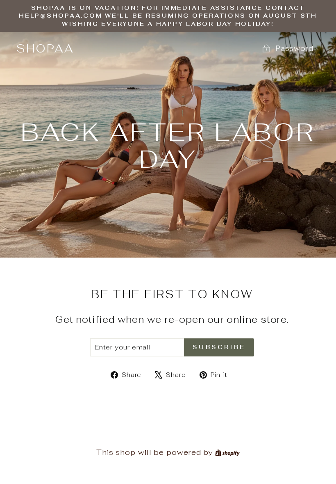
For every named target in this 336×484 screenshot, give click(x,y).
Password (294, 48)
